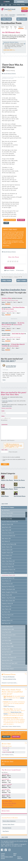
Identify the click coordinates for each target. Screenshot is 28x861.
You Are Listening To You (9, 679)
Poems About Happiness (9, 821)
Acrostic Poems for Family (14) (10, 521)
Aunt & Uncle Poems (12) (8, 535)
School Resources (6, 666)
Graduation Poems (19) (8, 566)
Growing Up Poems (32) (8, 578)
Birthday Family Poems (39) (9, 544)
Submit (25, 8)
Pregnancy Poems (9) (7, 603)
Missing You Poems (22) (8, 586)
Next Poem (21, 19)
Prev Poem (6, 19)
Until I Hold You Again (18, 333)
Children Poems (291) (7, 513)
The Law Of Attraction (9, 676)
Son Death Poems (6, 333)
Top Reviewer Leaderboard (11, 770)
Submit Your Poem (9, 706)
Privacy (3, 855)
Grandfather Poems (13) (8, 572)
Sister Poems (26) (6, 609)
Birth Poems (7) (6, 541)
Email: (3, 416)
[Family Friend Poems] (8, 10)
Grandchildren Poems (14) (8, 569)
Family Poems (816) (7, 518)
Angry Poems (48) (6, 530)
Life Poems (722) (6, 637)
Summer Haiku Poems (8, 824)
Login (3, 764)
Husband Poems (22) (7, 583)
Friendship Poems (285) (8, 629)
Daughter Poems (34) (7, 552)
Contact (3, 853)
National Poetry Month (8, 669)
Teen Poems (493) (6, 654)
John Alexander (5, 774)
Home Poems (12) (6, 581)
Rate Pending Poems (7, 754)
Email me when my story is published (11, 457)
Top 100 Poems (6, 510)
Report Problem (10, 270)
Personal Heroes (7, 827)
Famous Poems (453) (7, 626)
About (15, 853)
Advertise (19, 858)
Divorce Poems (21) (7, 555)
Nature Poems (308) (7, 643)
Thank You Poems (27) (7, 614)
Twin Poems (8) (6, 617)
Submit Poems (6, 736)
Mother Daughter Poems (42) (9, 592)
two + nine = (5, 449)
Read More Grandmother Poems (13, 290)
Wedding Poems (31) (7, 620)
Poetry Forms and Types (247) (9, 663)
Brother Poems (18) (7, 547)
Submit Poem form (7, 406)
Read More (6, 245)
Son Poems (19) (6, 612)
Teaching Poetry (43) (7, 660)
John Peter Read (5, 789)
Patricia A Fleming (9, 309)
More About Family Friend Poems (11, 726)
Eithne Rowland (5, 779)
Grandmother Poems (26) (8, 575)
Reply (4, 380)
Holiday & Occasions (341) (9, 635)
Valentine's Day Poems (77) (9, 657)
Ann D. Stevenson (6, 794)
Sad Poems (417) (6, 649)
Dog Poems (6, 831)
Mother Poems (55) (7, 595)
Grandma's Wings (7, 298)
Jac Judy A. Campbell (7, 784)
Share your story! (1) (8, 50)
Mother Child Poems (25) (8, 589)
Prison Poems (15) (6, 606)
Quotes (21, 1)
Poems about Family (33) (8, 600)
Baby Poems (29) (6, 538)
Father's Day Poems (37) (8, 561)
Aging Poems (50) (6, 527)
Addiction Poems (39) (7, 524)
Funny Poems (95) (6, 632)
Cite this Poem (10, 267)
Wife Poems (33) (6, 623)
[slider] (21, 28)
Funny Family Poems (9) (8, 564)
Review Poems (15, 736)
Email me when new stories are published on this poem (14, 460)
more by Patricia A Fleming (9, 73)
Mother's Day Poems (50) (8, 598)
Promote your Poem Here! (9, 682)
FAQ (14, 855)
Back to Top (5, 837)
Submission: (5, 424)
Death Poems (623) (7, 516)
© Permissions (20, 270)
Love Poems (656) (6, 640)
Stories (19, 856)
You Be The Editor (7, 805)
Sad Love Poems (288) (7, 646)
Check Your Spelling (7, 401)
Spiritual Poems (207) (7, 652)
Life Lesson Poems (6, 307)
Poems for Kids (5, 344)
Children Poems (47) (7, 550)
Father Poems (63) (6, 558)
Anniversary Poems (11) (8, 533)
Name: (3, 411)
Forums (3, 858)
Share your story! (8, 361)
